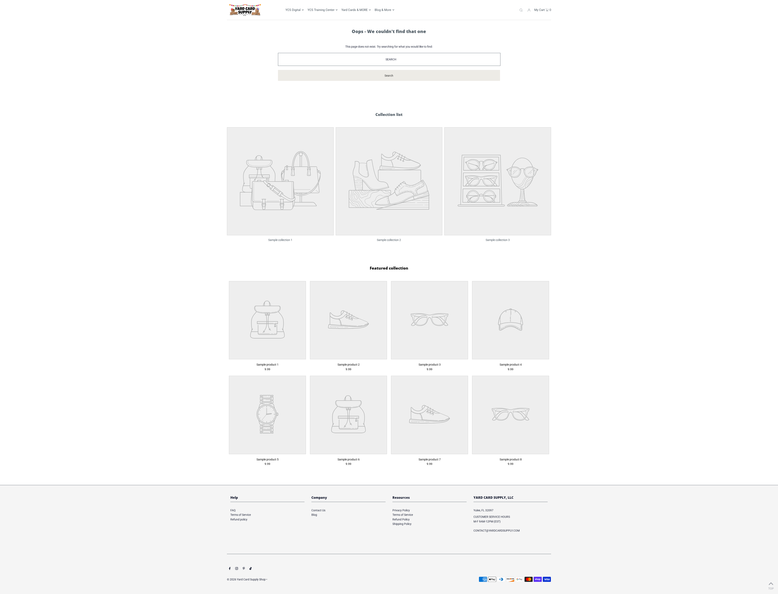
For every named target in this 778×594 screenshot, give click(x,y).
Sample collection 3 (498, 240)
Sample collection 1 (280, 240)
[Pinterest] (244, 569)
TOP (771, 588)
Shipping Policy (401, 524)
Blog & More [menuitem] (383, 10)
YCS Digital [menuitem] (293, 10)
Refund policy (238, 519)
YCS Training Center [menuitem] (321, 10)
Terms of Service (240, 514)
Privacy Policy (401, 510)
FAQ (233, 510)
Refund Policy (401, 519)
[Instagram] (236, 569)
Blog (314, 514)
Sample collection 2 (389, 240)
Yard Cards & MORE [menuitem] (354, 10)
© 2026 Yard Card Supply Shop (246, 579)
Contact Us (318, 510)
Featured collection (389, 268)
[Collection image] (280, 232)
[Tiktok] (250, 569)
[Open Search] (521, 10)
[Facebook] (230, 569)
